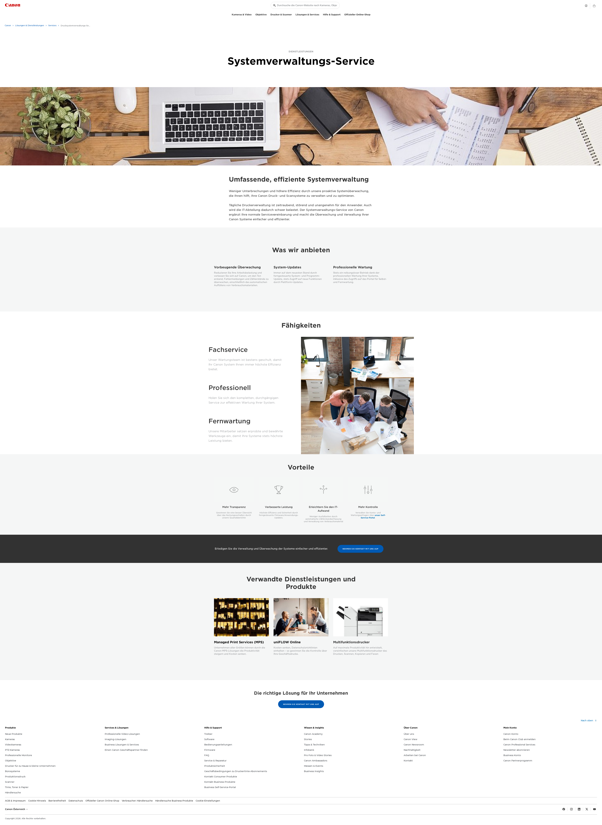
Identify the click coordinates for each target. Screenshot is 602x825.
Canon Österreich (15, 809)
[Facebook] (563, 809)
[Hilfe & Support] (342, 14)
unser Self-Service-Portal (373, 516)
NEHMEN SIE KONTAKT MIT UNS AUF (360, 549)
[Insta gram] (571, 809)
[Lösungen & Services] (320, 14)
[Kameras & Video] (253, 14)
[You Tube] (594, 809)
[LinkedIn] (579, 809)
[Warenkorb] (594, 6)
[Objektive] (268, 14)
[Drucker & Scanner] (293, 14)
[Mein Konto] (586, 5)
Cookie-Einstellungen (208, 800)
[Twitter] (586, 809)
